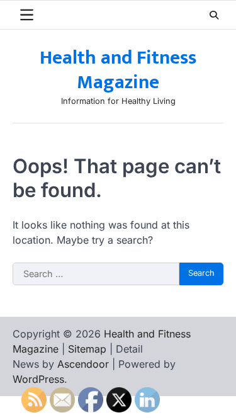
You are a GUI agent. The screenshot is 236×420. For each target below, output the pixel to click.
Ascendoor (83, 364)
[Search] (214, 15)
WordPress (38, 379)
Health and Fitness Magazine (118, 70)
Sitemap (87, 349)
